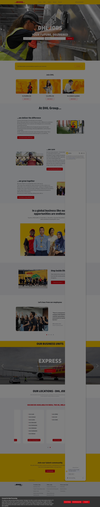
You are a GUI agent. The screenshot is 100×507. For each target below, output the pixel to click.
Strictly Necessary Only (77, 501)
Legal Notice (6, 505)
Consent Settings (67, 501)
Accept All (86, 501)
